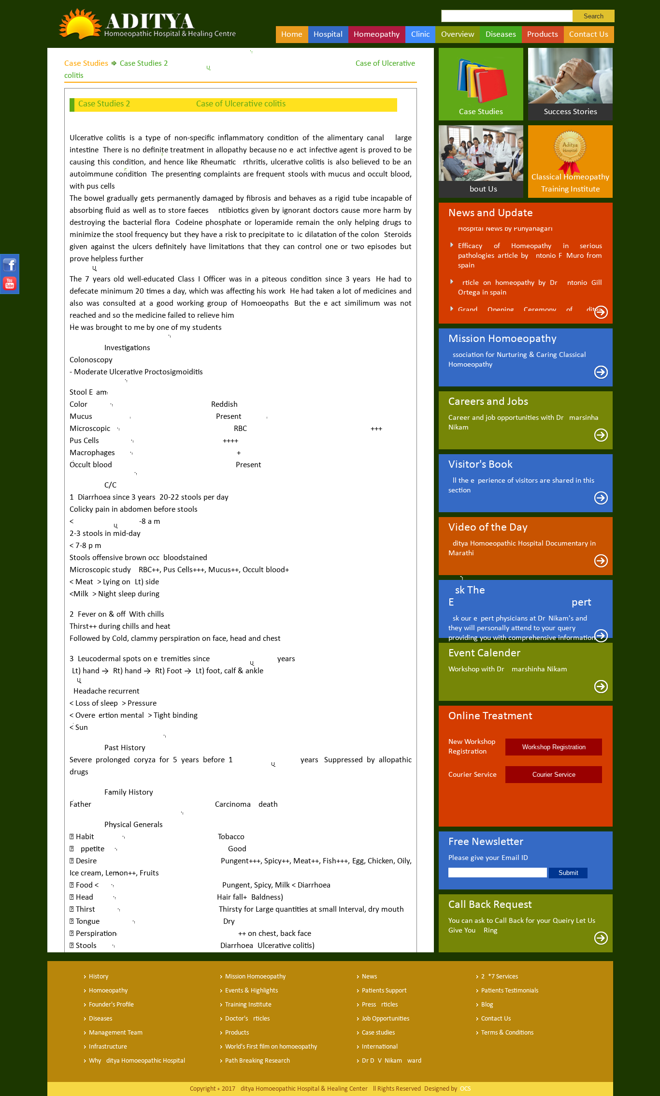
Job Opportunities (385, 1018)
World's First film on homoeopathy (271, 1047)
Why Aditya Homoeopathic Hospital (137, 1061)
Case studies (378, 1033)
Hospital (328, 34)
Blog (487, 1004)
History (98, 976)
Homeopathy (377, 34)
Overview (457, 34)
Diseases (501, 34)
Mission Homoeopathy (255, 976)
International (380, 1047)
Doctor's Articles (247, 1018)
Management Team (116, 1033)
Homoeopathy (108, 990)
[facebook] (8, 271)
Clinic (420, 34)
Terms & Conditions (507, 1033)
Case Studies (86, 63)
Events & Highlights (251, 990)
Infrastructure (108, 1047)
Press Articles (380, 1004)
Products (542, 34)
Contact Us (588, 34)
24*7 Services (499, 976)
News (369, 976)
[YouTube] (8, 288)
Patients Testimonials (509, 990)
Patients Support (384, 990)
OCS (465, 1089)
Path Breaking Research (257, 1061)
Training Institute (248, 1004)
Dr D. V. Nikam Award (391, 1061)
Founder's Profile (111, 1004)
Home (291, 34)
